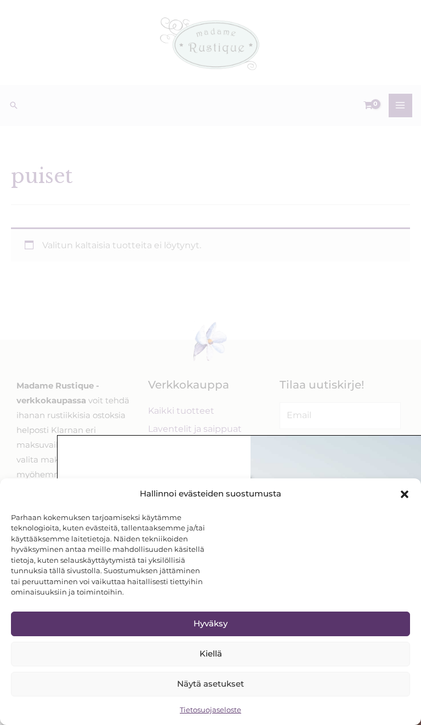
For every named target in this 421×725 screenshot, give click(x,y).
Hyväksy (210, 623)
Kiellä (211, 653)
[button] (404, 494)
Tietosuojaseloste (210, 709)
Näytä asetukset (210, 683)
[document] (210, 362)
